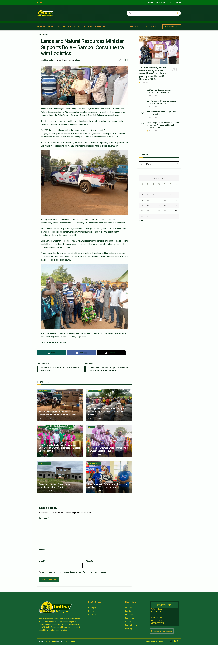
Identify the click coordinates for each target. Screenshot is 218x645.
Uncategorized (94, 391)
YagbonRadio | (50, 641)
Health (128, 622)
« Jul (141, 220)
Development (45, 391)
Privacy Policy (151, 641)
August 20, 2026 (95, 418)
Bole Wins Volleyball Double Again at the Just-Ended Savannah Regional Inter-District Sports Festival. (59, 448)
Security (128, 629)
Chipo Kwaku (48, 60)
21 (170, 205)
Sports (70, 27)
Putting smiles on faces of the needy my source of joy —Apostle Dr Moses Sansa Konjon (107, 411)
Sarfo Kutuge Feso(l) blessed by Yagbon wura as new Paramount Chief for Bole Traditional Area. (163, 125)
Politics (55, 27)
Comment (44, 518)
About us (92, 614)
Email (42, 561)
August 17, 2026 (46, 490)
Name (42, 549)
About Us (152, 27)
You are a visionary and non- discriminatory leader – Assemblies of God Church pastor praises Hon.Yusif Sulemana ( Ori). (153, 73)
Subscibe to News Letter (161, 631)
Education (86, 27)
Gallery (91, 611)
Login (40, 2)
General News (94, 463)
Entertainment (131, 625)
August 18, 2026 (46, 454)
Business (129, 614)
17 (148, 205)
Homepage (92, 607)
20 (165, 205)
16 (142, 205)
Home (42, 27)
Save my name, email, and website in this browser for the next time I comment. (74, 572)
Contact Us (173, 27)
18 (153, 205)
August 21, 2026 (46, 418)
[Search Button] (178, 13)
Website (89, 561)
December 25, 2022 (64, 60)
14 (170, 200)
